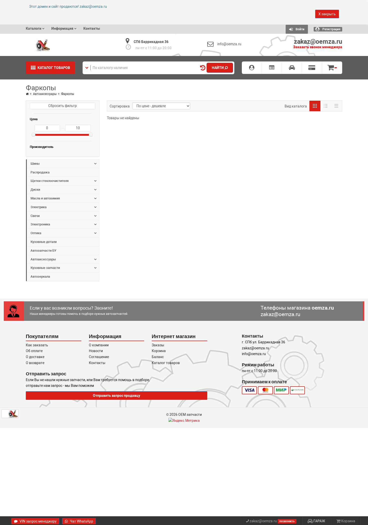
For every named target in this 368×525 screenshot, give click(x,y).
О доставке (35, 357)
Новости (96, 351)
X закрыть (327, 14)
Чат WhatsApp (81, 521)
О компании (99, 345)
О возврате (35, 363)
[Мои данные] (252, 67)
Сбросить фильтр (62, 106)
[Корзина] (332, 67)
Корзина (159, 351)
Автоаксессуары (45, 94)
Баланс (158, 357)
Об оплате (34, 351)
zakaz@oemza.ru (280, 314)
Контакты (97, 363)
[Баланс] (312, 67)
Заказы (158, 345)
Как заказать (37, 345)
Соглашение (99, 357)
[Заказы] (272, 67)
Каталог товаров (166, 363)
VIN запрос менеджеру (38, 521)
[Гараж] (292, 67)
